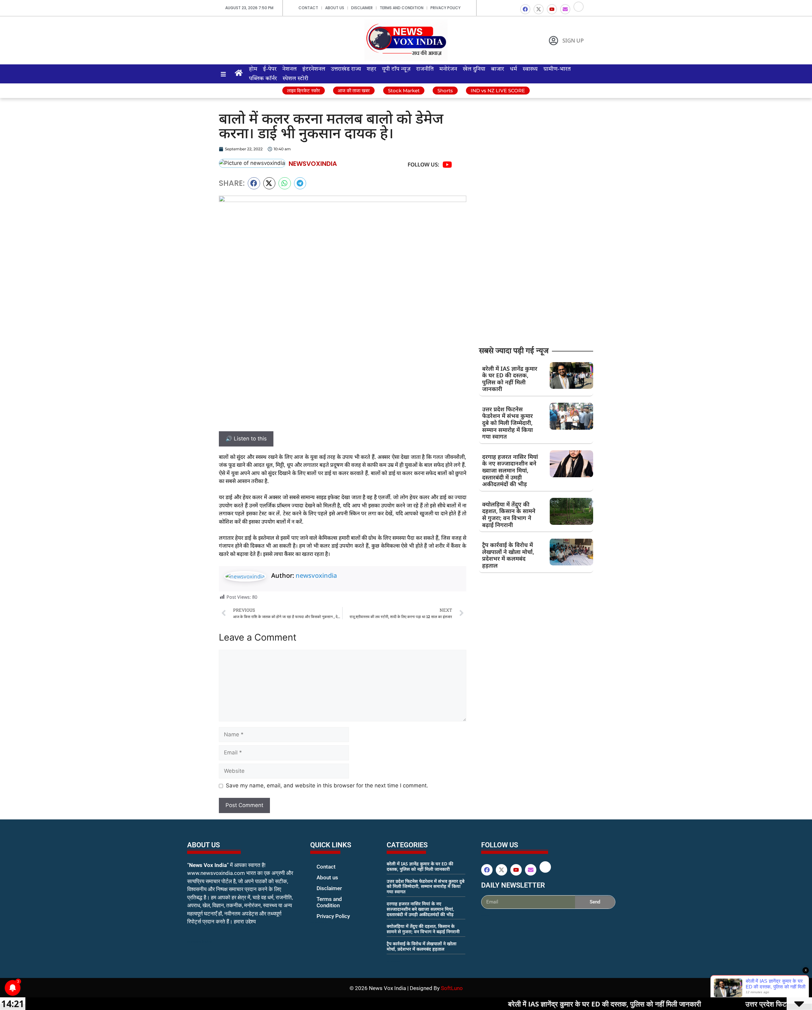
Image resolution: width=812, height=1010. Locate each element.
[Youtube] (552, 9)
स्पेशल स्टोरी (295, 78)
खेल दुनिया (474, 69)
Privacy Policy (445, 7)
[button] (254, 183)
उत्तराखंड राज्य (346, 69)
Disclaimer (362, 7)
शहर (371, 69)
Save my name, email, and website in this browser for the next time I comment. (327, 785)
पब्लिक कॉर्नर (263, 78)
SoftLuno (452, 988)
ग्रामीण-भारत (557, 69)
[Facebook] (525, 9)
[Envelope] (565, 9)
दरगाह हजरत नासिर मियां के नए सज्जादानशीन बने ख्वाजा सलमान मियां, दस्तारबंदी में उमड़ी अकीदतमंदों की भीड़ (510, 470)
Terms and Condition (401, 7)
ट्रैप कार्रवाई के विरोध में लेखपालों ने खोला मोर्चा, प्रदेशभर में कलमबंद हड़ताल (508, 555)
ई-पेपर (270, 69)
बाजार (497, 69)
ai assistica (485, 916)
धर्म (513, 69)
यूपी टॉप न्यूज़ (396, 69)
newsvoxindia (316, 575)
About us (334, 7)
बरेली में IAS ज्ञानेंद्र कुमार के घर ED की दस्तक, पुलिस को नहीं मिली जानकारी (509, 379)
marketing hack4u (200, 941)
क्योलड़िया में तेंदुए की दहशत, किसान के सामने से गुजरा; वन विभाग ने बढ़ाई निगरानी (508, 514)
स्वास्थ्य (530, 69)
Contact (308, 7)
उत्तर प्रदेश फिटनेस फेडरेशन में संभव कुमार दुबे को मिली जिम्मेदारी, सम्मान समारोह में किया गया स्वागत (507, 422)
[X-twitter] (539, 9)
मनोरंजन (448, 69)
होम (253, 69)
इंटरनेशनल (313, 69)
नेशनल (289, 69)
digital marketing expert (319, 922)
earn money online (393, 961)
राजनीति (425, 69)
